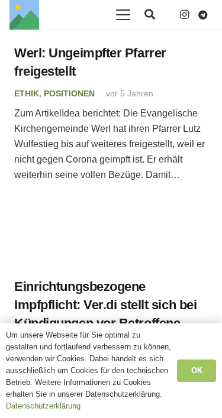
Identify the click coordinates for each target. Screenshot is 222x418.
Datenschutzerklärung (43, 405)
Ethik (26, 93)
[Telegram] (203, 14)
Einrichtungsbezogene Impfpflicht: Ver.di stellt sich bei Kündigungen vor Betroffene (105, 305)
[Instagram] (184, 14)
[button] (123, 15)
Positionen (69, 93)
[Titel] (24, 15)
